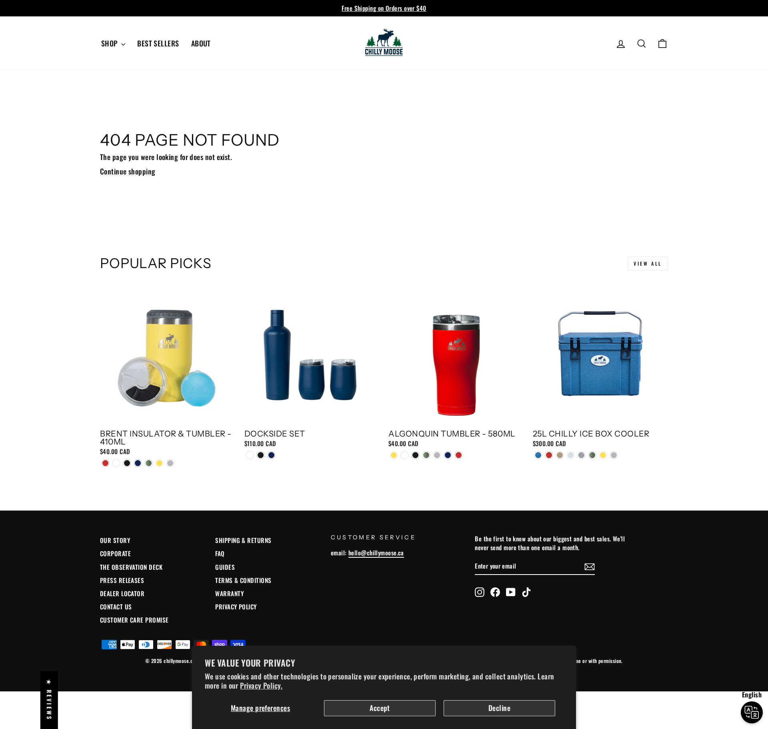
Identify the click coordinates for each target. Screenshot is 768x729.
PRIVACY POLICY (235, 606)
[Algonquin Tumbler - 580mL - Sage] (426, 455)
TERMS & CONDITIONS (243, 580)
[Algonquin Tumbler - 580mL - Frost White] (404, 455)
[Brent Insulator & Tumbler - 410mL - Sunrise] (159, 463)
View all (648, 263)
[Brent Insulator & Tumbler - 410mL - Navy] (138, 463)
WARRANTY (229, 593)
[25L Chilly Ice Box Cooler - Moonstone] (581, 455)
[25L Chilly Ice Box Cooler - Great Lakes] (538, 455)
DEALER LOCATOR (122, 593)
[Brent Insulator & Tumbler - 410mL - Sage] (148, 463)
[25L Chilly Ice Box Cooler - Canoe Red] (549, 455)
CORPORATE (115, 553)
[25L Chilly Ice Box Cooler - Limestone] (570, 455)
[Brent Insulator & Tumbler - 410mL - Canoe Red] (105, 463)
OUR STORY (115, 540)
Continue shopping (128, 171)
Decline (499, 708)
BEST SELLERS (158, 43)
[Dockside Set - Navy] (271, 455)
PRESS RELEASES (122, 580)
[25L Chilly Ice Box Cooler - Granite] (560, 455)
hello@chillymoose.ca (376, 552)
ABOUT (201, 43)
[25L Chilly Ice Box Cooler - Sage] (592, 455)
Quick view (167, 416)
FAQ (219, 553)
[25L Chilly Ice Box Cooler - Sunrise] (603, 455)
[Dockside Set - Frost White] (250, 455)
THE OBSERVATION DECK (131, 567)
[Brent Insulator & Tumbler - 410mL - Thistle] (170, 463)
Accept (380, 708)
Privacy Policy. (261, 685)
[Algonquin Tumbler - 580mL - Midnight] (415, 455)
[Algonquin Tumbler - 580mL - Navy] (448, 455)
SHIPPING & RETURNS (243, 540)
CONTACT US (116, 606)
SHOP (110, 43)
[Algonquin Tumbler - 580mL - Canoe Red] (458, 455)
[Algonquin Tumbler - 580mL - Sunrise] (394, 455)
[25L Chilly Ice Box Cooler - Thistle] (614, 455)
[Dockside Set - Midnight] (260, 455)
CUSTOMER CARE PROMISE (134, 619)
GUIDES (225, 567)
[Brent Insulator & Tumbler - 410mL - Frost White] (116, 463)
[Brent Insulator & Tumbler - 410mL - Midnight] (127, 463)
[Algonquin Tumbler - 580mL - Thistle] (437, 455)
